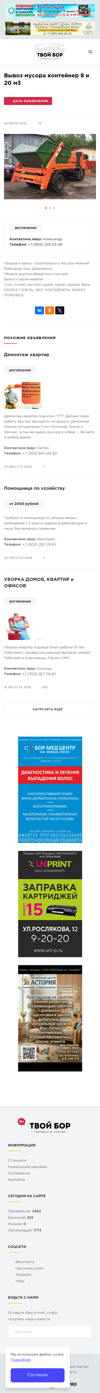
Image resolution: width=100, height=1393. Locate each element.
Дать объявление (30, 101)
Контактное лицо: (26, 239)
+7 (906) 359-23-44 (45, 244)
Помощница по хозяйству (34, 489)
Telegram (23, 1275)
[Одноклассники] (49, 310)
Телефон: (18, 244)
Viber (20, 1281)
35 (40, 123)
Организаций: (24, 1230)
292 (45, 687)
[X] (59, 310)
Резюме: (17, 1224)
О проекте (17, 1160)
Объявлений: (24, 1211)
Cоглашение (19, 1173)
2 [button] (50, 207)
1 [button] (46, 207)
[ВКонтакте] (39, 310)
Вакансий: (20, 1218)
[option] (50, 166)
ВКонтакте (24, 1262)
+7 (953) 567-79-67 (39, 674)
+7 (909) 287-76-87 (39, 544)
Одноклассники (29, 1268)
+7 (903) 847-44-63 (39, 453)
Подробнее (21, 1360)
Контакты (16, 1180)
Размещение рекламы (27, 1167)
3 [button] (54, 207)
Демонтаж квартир (26, 355)
